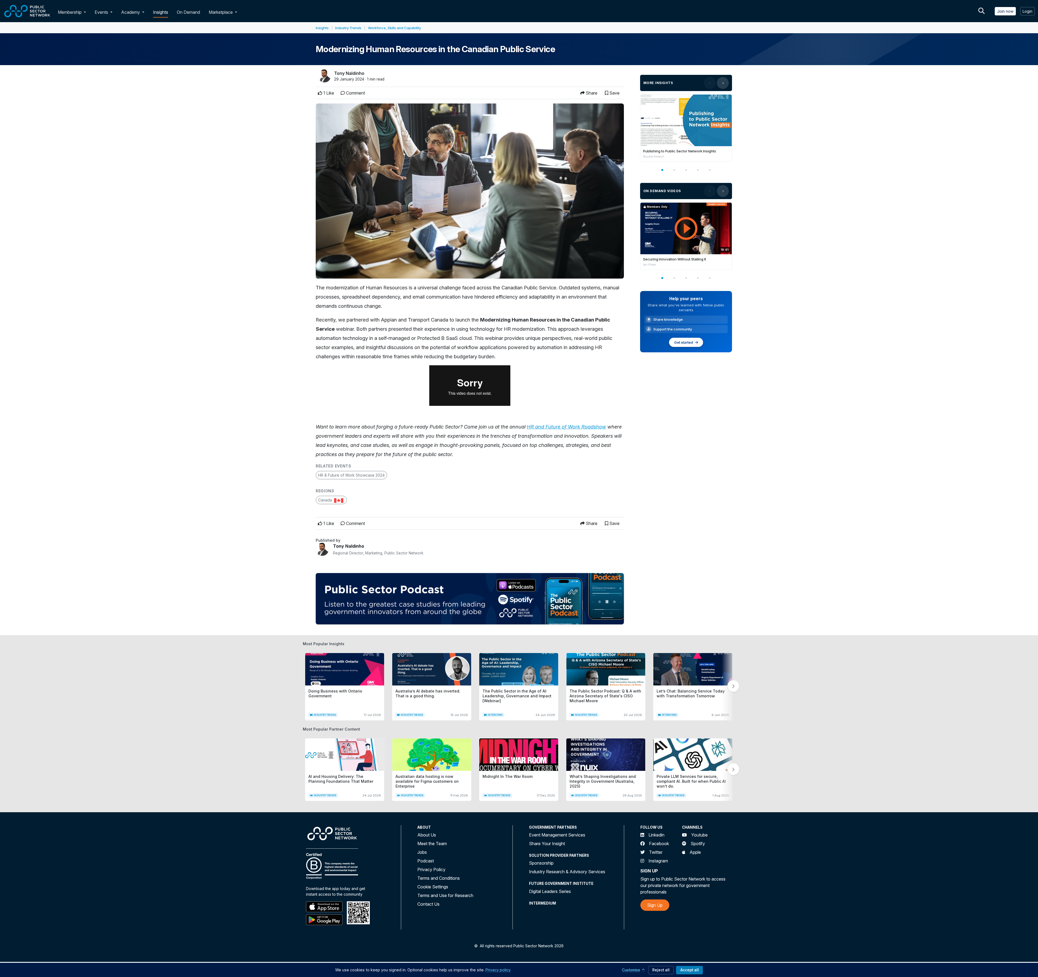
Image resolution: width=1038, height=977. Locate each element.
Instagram (658, 861)
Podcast (425, 861)
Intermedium (542, 903)
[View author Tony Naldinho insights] (324, 75)
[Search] (981, 11)
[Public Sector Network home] (27, 11)
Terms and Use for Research (445, 895)
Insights (160, 12)
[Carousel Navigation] (716, 83)
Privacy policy (498, 970)
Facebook (659, 843)
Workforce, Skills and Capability (394, 28)
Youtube (699, 835)
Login (1027, 11)
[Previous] (710, 83)
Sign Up (655, 905)
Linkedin (656, 835)
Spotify (698, 843)
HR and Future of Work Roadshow (566, 427)
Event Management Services (557, 835)
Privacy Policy (431, 869)
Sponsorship (541, 863)
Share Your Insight (547, 843)
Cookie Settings (432, 886)
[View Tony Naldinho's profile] (322, 549)
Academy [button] (131, 12)
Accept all (689, 970)
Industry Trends (348, 28)
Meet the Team (432, 843)
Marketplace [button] (221, 12)
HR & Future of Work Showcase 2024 (351, 475)
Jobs (422, 852)
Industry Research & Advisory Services (567, 871)
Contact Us (428, 904)
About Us (426, 835)
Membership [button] (70, 12)
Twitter (656, 852)
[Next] (723, 83)
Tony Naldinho (349, 73)
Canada (325, 500)
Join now (1005, 11)
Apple (695, 852)
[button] (86, 12)
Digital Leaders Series (550, 891)
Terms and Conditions (438, 878)
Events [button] (102, 12)
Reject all (661, 970)
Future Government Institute (561, 883)
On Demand (188, 12)
